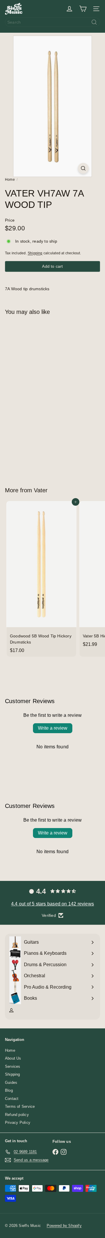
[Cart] (83, 8)
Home (10, 180)
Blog (9, 1090)
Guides (11, 1082)
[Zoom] (83, 168)
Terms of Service (20, 1106)
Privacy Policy (17, 1122)
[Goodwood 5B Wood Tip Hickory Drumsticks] (41, 579)
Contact (11, 1098)
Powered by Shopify (64, 1225)
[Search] (94, 22)
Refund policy (17, 1114)
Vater (41, 490)
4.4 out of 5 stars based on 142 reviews (52, 903)
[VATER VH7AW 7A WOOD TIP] (41, 397)
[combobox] (52, 22)
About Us (13, 1058)
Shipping (35, 253)
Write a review (52, 728)
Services (12, 1066)
